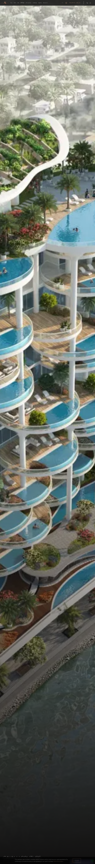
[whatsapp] (66, 3)
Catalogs (35, 2)
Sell (18, 2)
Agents (40, 2)
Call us (78, 2)
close (77, 860)
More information (58, 861)
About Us (45, 2)
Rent (15, 2)
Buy (11, 2)
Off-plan (22, 2)
